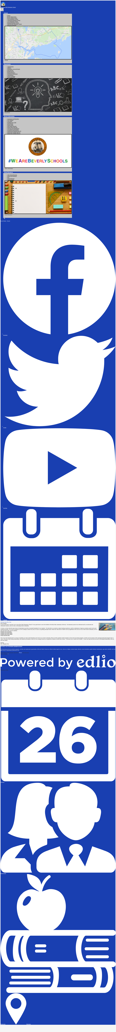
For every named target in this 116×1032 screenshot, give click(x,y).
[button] (5, 13)
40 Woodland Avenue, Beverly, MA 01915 (10, 652)
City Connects (10, 120)
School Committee (11, 76)
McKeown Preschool (11, 25)
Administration (10, 66)
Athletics (9, 67)
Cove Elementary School (12, 21)
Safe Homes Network (11, 126)
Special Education (11, 77)
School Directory (11, 178)
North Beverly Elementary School (14, 24)
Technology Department (12, 74)
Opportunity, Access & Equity (13, 69)
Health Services (10, 71)
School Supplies (10, 179)
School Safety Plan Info (12, 127)
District (8, 15)
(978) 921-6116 (25, 652)
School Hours (10, 123)
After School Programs (12, 174)
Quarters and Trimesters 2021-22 (14, 131)
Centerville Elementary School (13, 20)
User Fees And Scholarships (13, 128)
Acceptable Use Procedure (13, 129)
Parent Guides (10, 125)
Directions (28, 1024)
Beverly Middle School (12, 18)
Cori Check (9, 121)
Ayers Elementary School (12, 19)
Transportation (10, 75)
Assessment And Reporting (13, 119)
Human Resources (11, 72)
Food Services (10, 70)
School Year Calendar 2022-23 (13, 133)
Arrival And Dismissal (12, 176)
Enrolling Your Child (11, 122)
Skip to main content (5, 1)
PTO (8, 177)
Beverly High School (11, 16)
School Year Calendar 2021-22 (13, 132)
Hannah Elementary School (13, 22)
